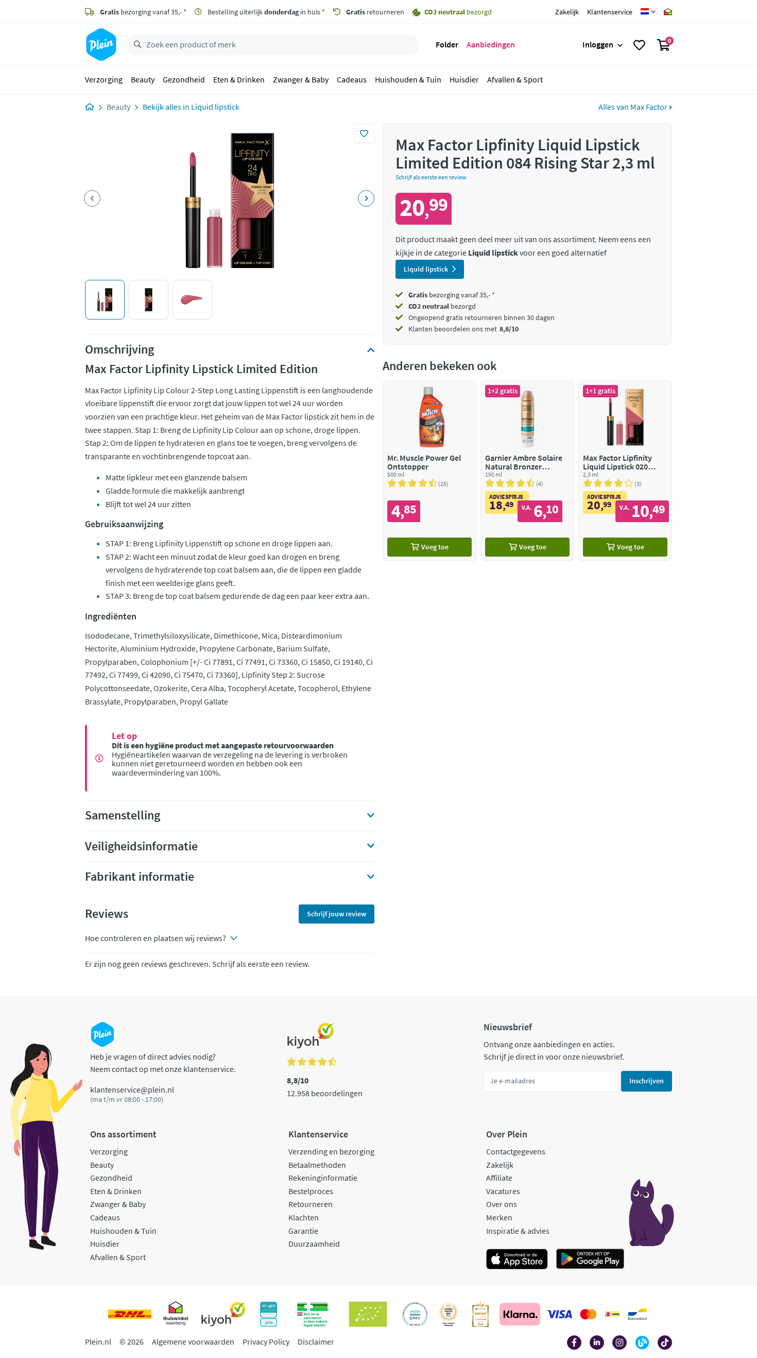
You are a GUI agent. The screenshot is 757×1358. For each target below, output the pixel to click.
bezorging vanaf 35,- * (143, 11)
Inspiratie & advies (517, 1231)
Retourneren (310, 1204)
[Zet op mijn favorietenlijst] (364, 133)
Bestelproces (310, 1191)
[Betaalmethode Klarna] (520, 1314)
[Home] (89, 107)
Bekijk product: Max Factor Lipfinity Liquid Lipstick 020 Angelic (625, 471)
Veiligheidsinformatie (141, 846)
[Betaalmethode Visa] (559, 1314)
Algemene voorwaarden (193, 1341)
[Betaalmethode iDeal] (612, 1314)
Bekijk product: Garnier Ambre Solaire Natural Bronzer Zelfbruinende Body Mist (527, 471)
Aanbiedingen (491, 44)
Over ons (501, 1204)
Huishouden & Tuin (408, 79)
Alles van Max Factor (633, 107)
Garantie (303, 1231)
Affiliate (499, 1177)
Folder (447, 44)
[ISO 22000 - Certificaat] (415, 1314)
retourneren (375, 11)
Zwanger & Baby (301, 79)
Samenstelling (122, 815)
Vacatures (503, 1191)
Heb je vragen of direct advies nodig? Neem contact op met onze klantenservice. (163, 1062)
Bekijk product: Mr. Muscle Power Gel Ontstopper (429, 471)
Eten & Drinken (239, 79)
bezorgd (442, 306)
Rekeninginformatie (322, 1177)
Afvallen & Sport (515, 79)
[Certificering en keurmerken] (368, 1314)
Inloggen (597, 44)
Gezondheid (184, 79)
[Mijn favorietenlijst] (639, 45)
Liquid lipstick (215, 107)
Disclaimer (316, 1341)
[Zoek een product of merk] (135, 45)
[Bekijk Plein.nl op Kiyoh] (223, 1314)
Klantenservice (609, 11)
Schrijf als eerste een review (431, 177)
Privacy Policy (266, 1341)
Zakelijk (567, 11)
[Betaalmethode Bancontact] (637, 1314)
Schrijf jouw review (336, 913)
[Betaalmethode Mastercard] (588, 1314)
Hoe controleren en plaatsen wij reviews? (155, 938)
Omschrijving (119, 349)
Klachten (303, 1217)
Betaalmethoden (317, 1165)
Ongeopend (426, 317)
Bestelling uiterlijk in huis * (265, 11)
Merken (499, 1217)
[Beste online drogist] (448, 1314)
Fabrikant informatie (139, 876)
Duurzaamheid (314, 1243)
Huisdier (464, 79)
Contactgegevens (515, 1151)
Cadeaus (352, 79)
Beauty (142, 79)
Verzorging (104, 79)
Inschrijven (646, 1080)
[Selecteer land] (648, 11)
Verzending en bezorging (331, 1151)
